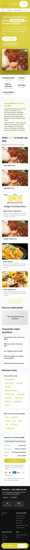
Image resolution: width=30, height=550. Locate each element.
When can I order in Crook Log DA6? (13, 345)
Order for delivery (9, 39)
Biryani (20, 421)
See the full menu (15, 301)
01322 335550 (14, 4)
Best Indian (14, 424)
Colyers (7, 405)
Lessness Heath (9, 383)
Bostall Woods (18, 398)
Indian (6, 417)
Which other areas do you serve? (14, 363)
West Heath (20, 383)
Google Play (14, 497)
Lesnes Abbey (21, 394)
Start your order (15, 460)
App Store (5, 497)
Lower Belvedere (9, 394)
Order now (23, 4)
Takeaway (9, 10)
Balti (14, 421)
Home (3, 10)
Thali (6, 424)
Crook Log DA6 (18, 10)
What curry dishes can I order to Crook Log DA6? (14, 357)
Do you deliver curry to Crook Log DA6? (14, 338)
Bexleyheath (8, 398)
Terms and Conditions (22, 535)
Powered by (4, 513)
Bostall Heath (17, 401)
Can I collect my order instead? (13, 351)
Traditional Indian (9, 428)
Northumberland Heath (11, 390)
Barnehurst (8, 401)
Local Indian (15, 417)
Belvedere (8, 387)
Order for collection (10, 44)
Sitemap (18, 537)
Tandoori (7, 421)
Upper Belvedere (9, 379)
